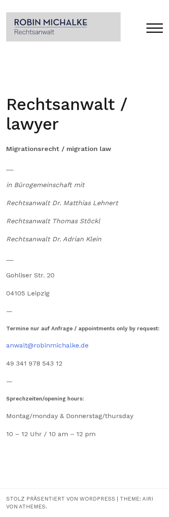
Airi (147, 499)
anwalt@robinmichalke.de (47, 345)
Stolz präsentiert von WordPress (60, 499)
